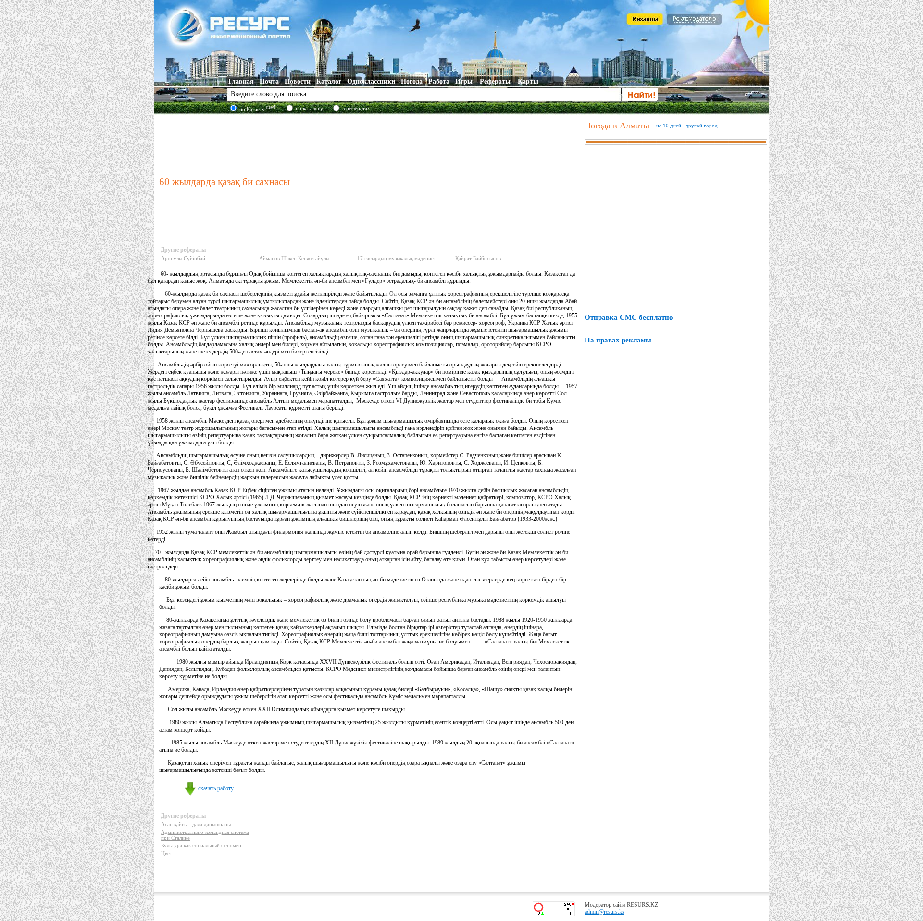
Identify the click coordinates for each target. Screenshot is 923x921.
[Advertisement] (370, 143)
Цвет (166, 853)
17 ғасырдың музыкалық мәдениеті (397, 258)
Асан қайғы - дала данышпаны (196, 824)
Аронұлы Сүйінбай (183, 258)
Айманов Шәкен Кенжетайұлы (294, 258)
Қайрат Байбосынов (478, 258)
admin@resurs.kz (604, 911)
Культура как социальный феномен (201, 845)
